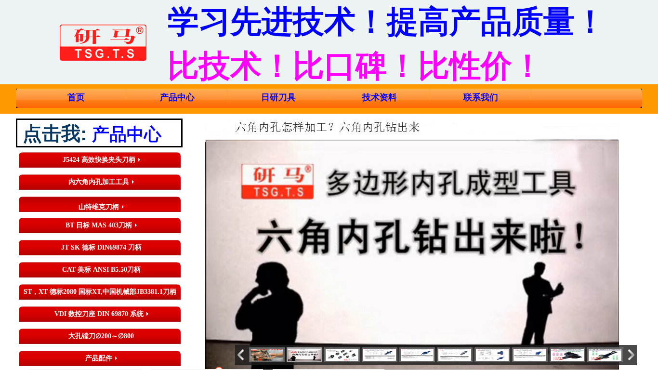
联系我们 (480, 97)
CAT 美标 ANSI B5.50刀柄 (101, 269)
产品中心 (177, 97)
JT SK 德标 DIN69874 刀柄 (101, 247)
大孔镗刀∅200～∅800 (101, 336)
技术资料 (379, 97)
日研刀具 (278, 97)
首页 (76, 97)
